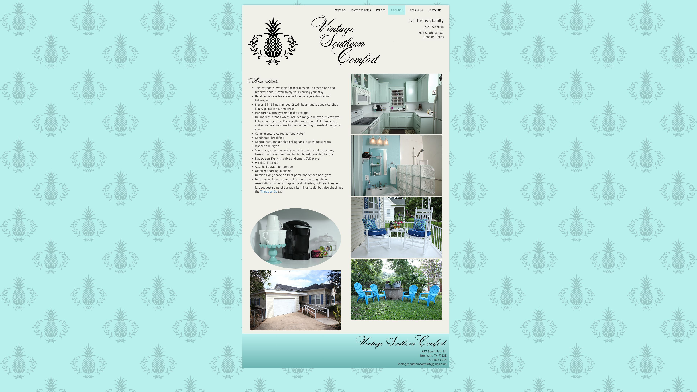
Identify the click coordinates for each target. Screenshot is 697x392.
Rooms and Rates (360, 10)
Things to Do (415, 10)
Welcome (340, 10)
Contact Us (434, 10)
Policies (380, 10)
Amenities (398, 9)
